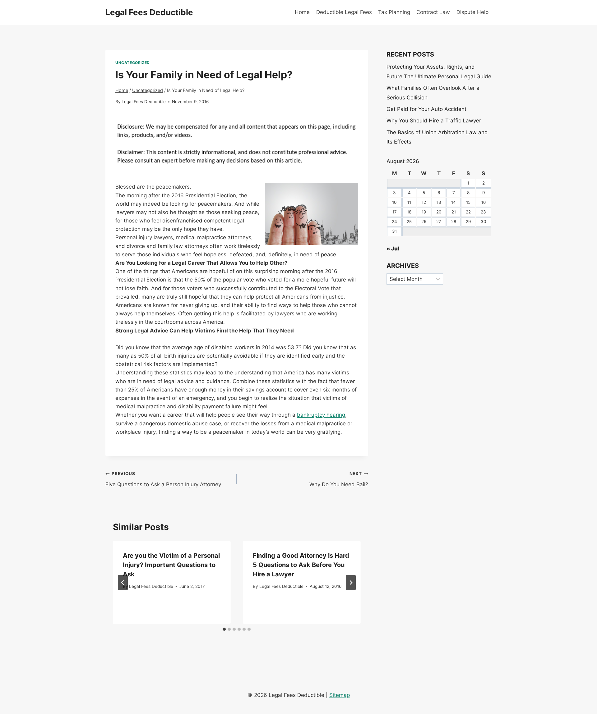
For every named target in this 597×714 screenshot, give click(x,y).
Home (302, 12)
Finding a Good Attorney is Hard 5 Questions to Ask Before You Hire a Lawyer (301, 565)
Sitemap (339, 695)
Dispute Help (472, 12)
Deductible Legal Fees (344, 12)
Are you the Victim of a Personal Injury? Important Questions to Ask (171, 565)
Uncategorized (132, 62)
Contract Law (433, 12)
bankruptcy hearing (321, 415)
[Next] (351, 582)
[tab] (224, 629)
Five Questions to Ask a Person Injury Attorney (163, 479)
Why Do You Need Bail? (338, 479)
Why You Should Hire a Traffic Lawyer (433, 120)
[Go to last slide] (123, 582)
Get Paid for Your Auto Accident (426, 109)
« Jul (392, 248)
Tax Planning (394, 12)
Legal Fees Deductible (144, 101)
